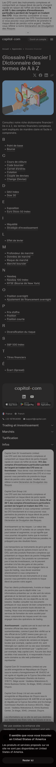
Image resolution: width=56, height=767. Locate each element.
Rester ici (28, 760)
